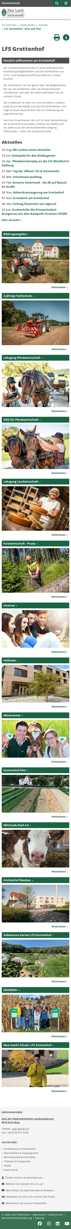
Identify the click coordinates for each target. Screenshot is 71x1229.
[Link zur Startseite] (13, 13)
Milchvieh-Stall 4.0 (16, 825)
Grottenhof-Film (14, 770)
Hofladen (9, 660)
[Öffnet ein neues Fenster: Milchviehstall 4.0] (35, 848)
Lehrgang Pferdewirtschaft (21, 358)
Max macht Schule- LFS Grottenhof (27, 1045)
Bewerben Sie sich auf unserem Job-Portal (30, 1196)
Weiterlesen (59, 287)
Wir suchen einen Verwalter (26, 150)
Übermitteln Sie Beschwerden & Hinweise (30, 1190)
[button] (56, 3)
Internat (9, 605)
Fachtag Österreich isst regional (29, 204)
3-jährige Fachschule (17, 296)
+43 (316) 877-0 (20, 1128)
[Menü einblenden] (65, 3)
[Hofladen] (35, 683)
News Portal (11, 1170)
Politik (7, 1165)
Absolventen (12, 715)
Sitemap (39, 1218)
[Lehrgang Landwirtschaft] (35, 508)
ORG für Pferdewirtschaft (20, 420)
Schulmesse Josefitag (22, 177)
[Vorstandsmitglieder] (35, 738)
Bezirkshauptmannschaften (20, 1157)
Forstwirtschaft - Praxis (19, 543)
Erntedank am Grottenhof (25, 198)
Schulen (43, 25)
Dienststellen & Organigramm (21, 1153)
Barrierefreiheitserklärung (17, 1218)
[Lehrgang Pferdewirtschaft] (35, 384)
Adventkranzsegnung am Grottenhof (33, 192)
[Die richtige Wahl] (35, 260)
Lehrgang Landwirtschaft (20, 481)
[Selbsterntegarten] (35, 958)
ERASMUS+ (10, 990)
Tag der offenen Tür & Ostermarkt (30, 171)
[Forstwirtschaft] (35, 570)
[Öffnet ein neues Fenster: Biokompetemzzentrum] (35, 903)
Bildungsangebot (15, 234)
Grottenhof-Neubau (17, 880)
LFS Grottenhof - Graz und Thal (22, 28)
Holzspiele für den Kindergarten (28, 155)
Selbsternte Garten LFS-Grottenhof (27, 935)
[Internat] (35, 629)
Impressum (38, 1214)
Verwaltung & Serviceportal (19, 1148)
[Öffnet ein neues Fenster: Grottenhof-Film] (35, 793)
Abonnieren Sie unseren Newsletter (27, 1203)
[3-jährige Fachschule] (35, 322)
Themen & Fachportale (17, 1161)
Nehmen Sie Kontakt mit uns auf (25, 1183)
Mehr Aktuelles (11, 220)
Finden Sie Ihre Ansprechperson (24, 1177)
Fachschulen (28, 25)
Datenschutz (55, 1214)
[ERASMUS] (35, 1013)
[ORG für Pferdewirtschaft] (35, 446)
